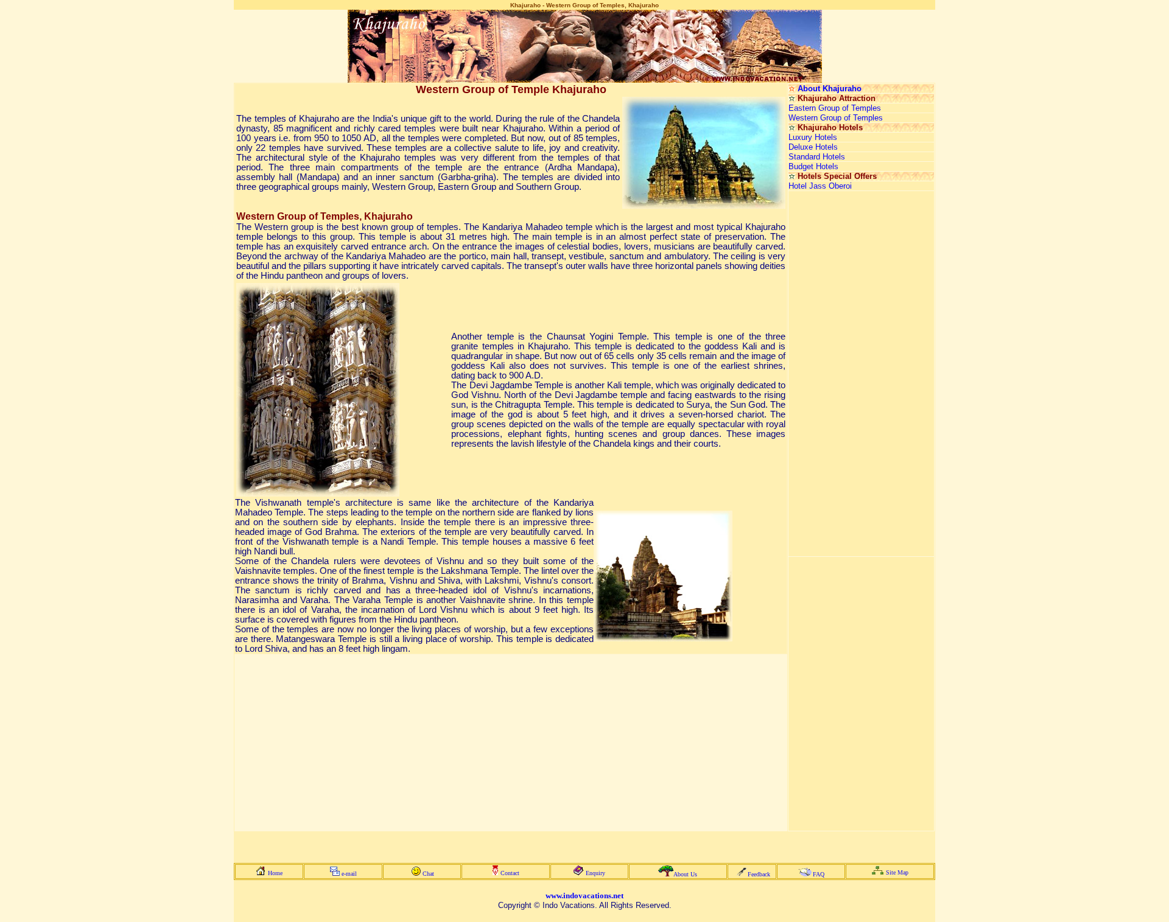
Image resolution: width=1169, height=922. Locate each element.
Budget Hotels (813, 166)
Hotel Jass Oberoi (820, 185)
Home (275, 873)
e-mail (349, 873)
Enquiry (595, 873)
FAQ (818, 874)
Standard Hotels (816, 156)
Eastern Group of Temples (834, 108)
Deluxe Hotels (813, 147)
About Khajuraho (830, 88)
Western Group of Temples (835, 117)
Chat (428, 873)
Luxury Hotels (812, 137)
